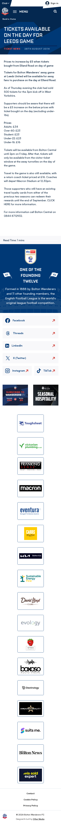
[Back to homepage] (5, 11)
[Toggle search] (55, 11)
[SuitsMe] (30, 730)
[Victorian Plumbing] (30, 446)
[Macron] (30, 488)
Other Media (38, 819)
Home (13, 19)
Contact (30, 793)
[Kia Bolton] (30, 556)
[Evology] (30, 623)
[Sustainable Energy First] (30, 578)
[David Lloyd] (30, 601)
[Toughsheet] (30, 423)
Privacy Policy (30, 805)
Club (4, 3)
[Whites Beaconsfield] (30, 644)
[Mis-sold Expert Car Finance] (30, 775)
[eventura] (30, 511)
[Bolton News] (30, 753)
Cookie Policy (31, 799)
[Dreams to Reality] (30, 708)
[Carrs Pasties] (30, 533)
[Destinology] (30, 687)
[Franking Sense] (30, 466)
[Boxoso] (30, 666)
